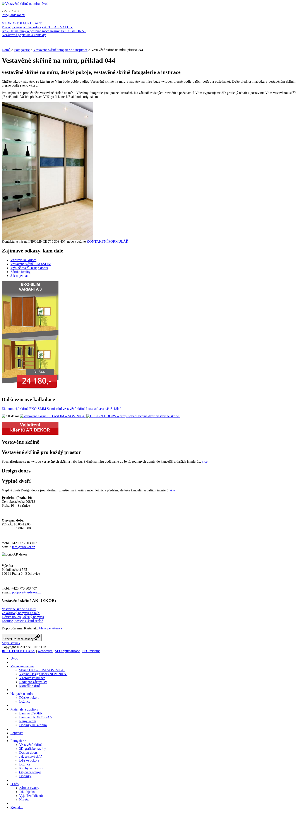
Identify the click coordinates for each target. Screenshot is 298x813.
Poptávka (16, 733)
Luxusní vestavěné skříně (103, 409)
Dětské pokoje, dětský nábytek (23, 617)
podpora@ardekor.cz (26, 592)
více (204, 461)
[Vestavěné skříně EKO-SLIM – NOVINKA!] (53, 416)
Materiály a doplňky (24, 709)
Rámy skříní (27, 721)
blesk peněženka (50, 628)
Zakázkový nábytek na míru (21, 613)
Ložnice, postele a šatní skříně (22, 621)
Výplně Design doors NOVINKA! (43, 674)
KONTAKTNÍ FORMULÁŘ (107, 241)
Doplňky (25, 776)
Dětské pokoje (29, 697)
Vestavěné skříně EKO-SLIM (30, 264)
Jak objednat (19, 276)
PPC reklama (91, 651)
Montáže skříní (29, 686)
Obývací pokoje (30, 772)
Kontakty (16, 807)
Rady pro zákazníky (33, 682)
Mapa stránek (11, 643)
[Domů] (25, 3)
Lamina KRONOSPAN (35, 717)
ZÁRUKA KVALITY (37, 29)
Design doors (28, 752)
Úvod (14, 658)
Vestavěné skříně (22, 666)
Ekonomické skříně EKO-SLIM (24, 409)
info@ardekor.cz (13, 15)
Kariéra (24, 799)
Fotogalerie (22, 50)
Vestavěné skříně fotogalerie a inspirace (60, 50)
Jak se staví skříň (30, 756)
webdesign (45, 651)
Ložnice (24, 701)
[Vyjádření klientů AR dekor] (30, 433)
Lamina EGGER (31, 713)
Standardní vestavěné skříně (66, 409)
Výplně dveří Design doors (29, 268)
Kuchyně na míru (31, 768)
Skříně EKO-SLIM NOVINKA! (42, 670)
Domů (6, 50)
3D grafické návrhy (32, 748)
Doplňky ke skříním (33, 725)
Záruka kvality (20, 272)
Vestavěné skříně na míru (19, 609)
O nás (14, 784)
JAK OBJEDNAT (44, 33)
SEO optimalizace (67, 651)
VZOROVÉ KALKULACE (22, 25)
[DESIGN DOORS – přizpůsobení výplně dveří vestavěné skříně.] (133, 416)
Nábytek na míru (22, 693)
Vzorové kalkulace (23, 260)
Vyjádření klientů (31, 796)
